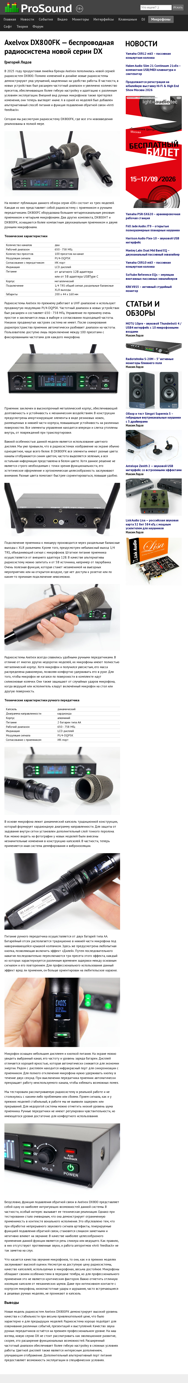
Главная (10, 19)
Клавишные (127, 19)
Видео (62, 19)
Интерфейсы (103, 19)
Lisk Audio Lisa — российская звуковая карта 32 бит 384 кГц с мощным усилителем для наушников (152, 524)
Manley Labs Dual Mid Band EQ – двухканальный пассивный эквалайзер (153, 252)
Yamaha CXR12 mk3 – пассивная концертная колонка (148, 56)
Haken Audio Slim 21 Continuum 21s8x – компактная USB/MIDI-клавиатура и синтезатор (153, 70)
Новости (27, 19)
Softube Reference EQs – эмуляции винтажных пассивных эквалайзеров (151, 277)
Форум (37, 26)
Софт (8, 26)
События (46, 19)
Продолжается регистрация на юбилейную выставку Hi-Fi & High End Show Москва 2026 (152, 86)
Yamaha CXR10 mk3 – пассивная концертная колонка (148, 265)
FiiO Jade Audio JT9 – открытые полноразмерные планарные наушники (153, 228)
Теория (22, 26)
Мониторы (80, 19)
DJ (143, 19)
